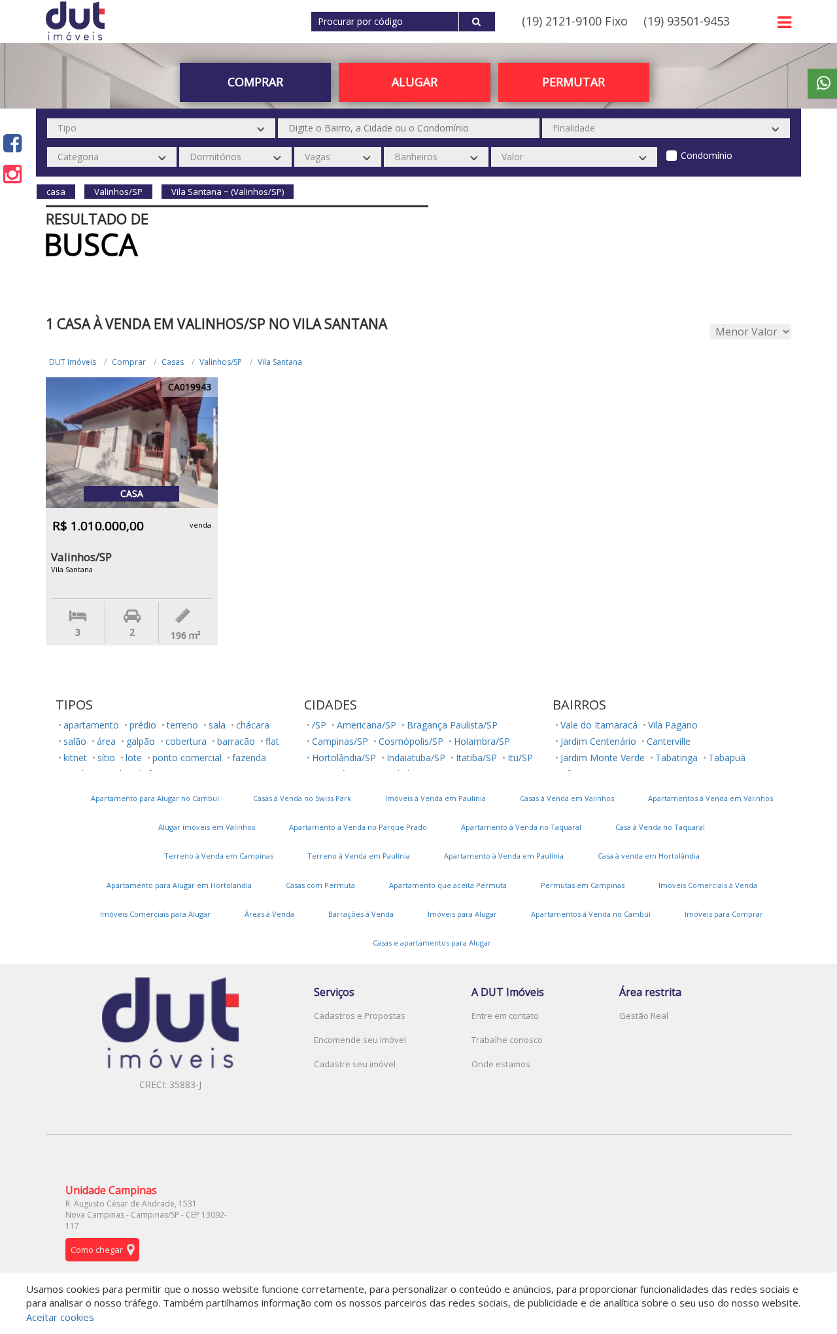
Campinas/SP (340, 741)
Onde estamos (500, 1064)
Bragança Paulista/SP (452, 725)
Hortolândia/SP (344, 757)
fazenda (249, 757)
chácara (252, 725)
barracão (236, 741)
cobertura (186, 741)
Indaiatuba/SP (415, 757)
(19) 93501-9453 (686, 21)
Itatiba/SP (476, 757)
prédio (142, 725)
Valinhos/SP (220, 362)
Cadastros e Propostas (359, 1015)
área (106, 741)
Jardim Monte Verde (602, 757)
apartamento (91, 725)
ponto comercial (187, 757)
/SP (319, 725)
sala (217, 725)
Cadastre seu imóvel (355, 1064)
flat (272, 741)
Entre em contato (505, 1015)
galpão (140, 741)
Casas (173, 362)
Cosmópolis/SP (411, 741)
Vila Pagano (673, 725)
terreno (182, 725)
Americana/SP (366, 725)
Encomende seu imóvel (360, 1040)
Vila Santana (280, 362)
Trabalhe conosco (507, 1040)
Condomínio (706, 155)
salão (74, 741)
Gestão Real (643, 1015)
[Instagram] (12, 173)
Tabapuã (726, 757)
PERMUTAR (573, 82)
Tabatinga (676, 757)
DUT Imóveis (72, 362)
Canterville (669, 741)
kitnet (75, 757)
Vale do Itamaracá (599, 725)
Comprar (129, 362)
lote (134, 757)
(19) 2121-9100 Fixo (575, 21)
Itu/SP (520, 757)
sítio (106, 757)
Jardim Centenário (598, 741)
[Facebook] (12, 143)
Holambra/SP (482, 741)
